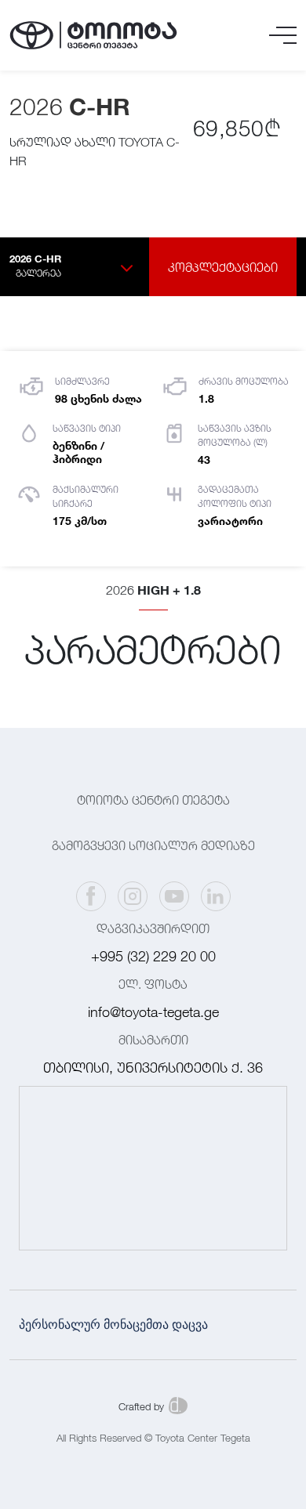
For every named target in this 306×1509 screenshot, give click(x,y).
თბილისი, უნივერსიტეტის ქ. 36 (153, 1067)
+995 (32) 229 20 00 (153, 956)
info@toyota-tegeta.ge (153, 1012)
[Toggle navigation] (283, 35)
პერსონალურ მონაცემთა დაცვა (113, 1324)
